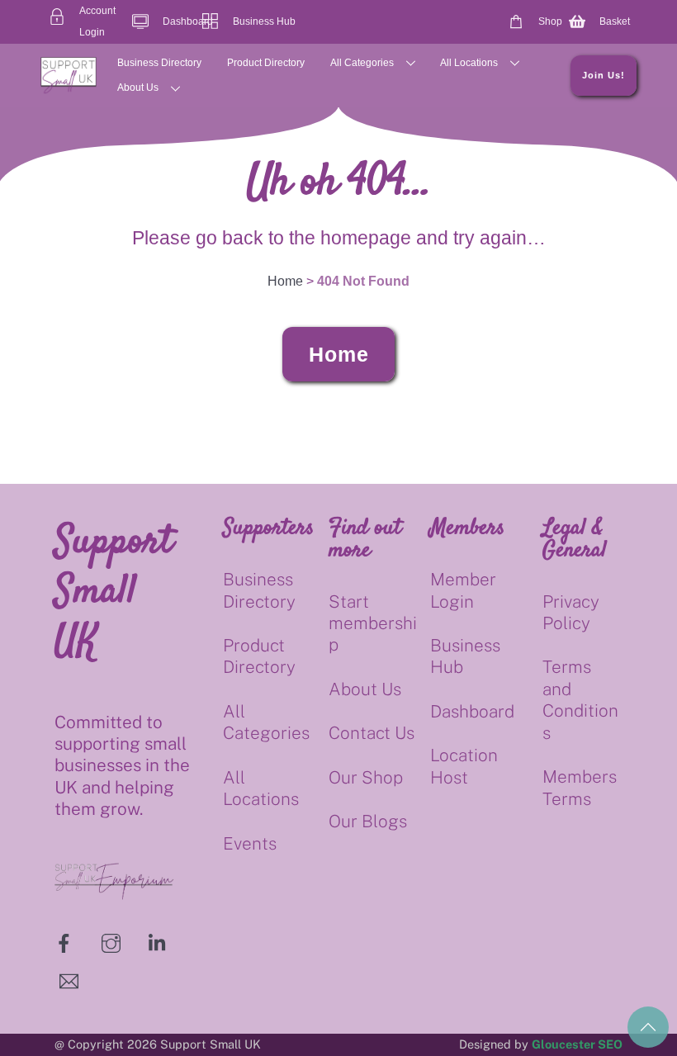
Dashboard (472, 711)
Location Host (464, 766)
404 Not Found (363, 281)
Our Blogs (368, 821)
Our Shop (366, 777)
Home (339, 354)
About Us (138, 87)
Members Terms (579, 787)
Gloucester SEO (577, 1044)
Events (250, 843)
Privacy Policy (570, 612)
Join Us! (603, 75)
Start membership (373, 623)
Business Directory (159, 63)
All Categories (362, 63)
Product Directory (266, 63)
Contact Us (371, 732)
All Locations (469, 63)
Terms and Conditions (580, 699)
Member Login (463, 590)
